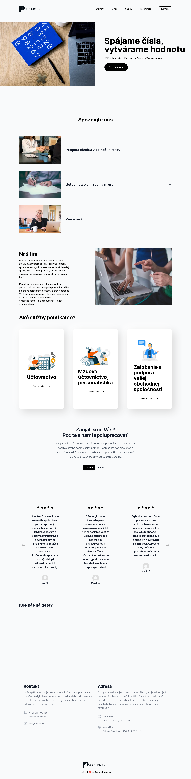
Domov (100, 8)
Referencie (145, 8)
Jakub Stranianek (103, 772)
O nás (114, 8)
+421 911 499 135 (38, 712)
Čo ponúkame (116, 67)
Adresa (103, 467)
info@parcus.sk (36, 723)
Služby (128, 8)
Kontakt (165, 8)
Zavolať (89, 467)
